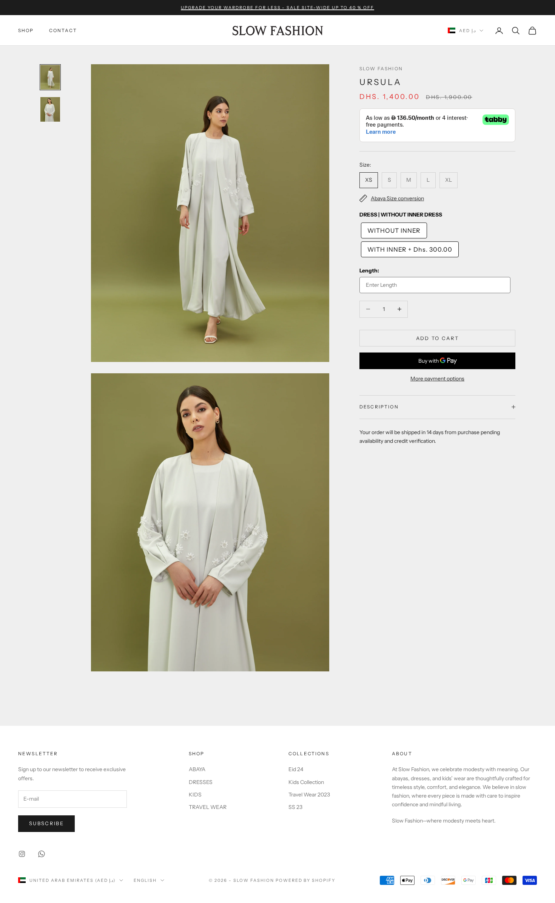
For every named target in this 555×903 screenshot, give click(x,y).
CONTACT (63, 30)
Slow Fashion (381, 68)
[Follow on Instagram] (22, 854)
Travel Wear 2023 (309, 794)
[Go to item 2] (50, 109)
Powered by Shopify (306, 880)
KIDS (195, 794)
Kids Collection (306, 782)
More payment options (437, 378)
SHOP (26, 30)
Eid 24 (295, 769)
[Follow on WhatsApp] (41, 854)
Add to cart (437, 338)
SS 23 (295, 807)
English (145, 880)
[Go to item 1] (50, 77)
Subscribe (46, 823)
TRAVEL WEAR (208, 807)
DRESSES (201, 782)
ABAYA (197, 769)
